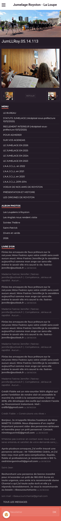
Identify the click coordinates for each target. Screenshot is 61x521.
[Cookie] (6, 514)
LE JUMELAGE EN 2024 (15, 155)
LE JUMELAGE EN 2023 (15, 160)
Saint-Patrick (10, 227)
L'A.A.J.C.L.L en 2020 (14, 176)
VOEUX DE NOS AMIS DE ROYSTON (23, 186)
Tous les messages (15, 501)
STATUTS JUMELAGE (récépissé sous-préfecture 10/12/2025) (29, 120)
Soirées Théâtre (11, 222)
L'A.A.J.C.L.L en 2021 (13, 171)
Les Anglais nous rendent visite (20, 217)
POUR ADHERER (12, 134)
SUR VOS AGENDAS (14, 140)
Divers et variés (11, 233)
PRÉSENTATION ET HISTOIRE (19, 192)
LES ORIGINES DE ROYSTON (18, 197)
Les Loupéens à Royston (16, 212)
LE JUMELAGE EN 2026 (15, 145)
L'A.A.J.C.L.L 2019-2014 (15, 181)
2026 (5, 238)
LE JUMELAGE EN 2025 (15, 150)
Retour (30, 96)
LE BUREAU (9, 113)
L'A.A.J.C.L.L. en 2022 (14, 166)
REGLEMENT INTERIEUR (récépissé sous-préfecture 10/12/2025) (25, 128)
